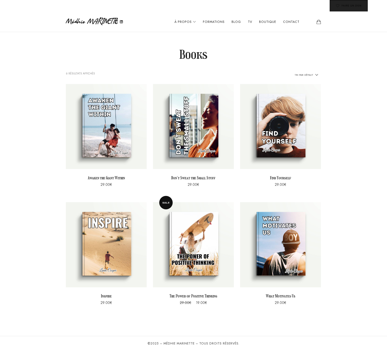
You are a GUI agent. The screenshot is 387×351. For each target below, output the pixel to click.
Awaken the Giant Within (106, 178)
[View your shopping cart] (319, 22)
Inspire (106, 296)
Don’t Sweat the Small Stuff (193, 178)
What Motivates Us (280, 296)
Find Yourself (280, 178)
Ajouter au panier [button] (106, 126)
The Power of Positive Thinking (193, 296)
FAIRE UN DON (351, 5)
